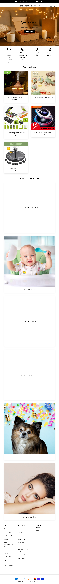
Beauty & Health (28, 517)
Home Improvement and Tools (8, 544)
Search (19, 529)
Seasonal (6, 553)
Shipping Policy (21, 555)
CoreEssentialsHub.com (25, 581)
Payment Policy (21, 539)
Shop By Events (8, 569)
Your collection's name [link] (28, 207)
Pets (28, 457)
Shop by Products (8, 565)
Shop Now (29, 31)
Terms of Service (21, 558)
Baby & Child (28, 290)
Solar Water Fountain (16, 168)
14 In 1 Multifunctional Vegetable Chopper (16, 133)
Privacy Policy (21, 542)
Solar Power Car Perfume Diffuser (43, 132)
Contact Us (20, 535)
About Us (19, 532)
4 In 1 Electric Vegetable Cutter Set (43, 97)
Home (5, 529)
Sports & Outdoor (8, 556)
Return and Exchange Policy (22, 550)
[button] (4, 5)
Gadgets (6, 539)
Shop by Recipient (6, 561)
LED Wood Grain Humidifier (16, 97)
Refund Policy (21, 546)
